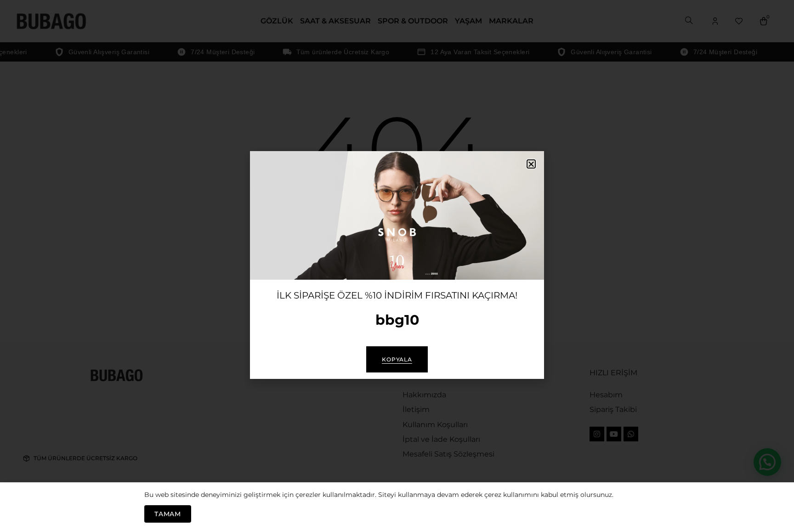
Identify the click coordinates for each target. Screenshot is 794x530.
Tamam (167, 514)
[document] (397, 265)
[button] (531, 164)
